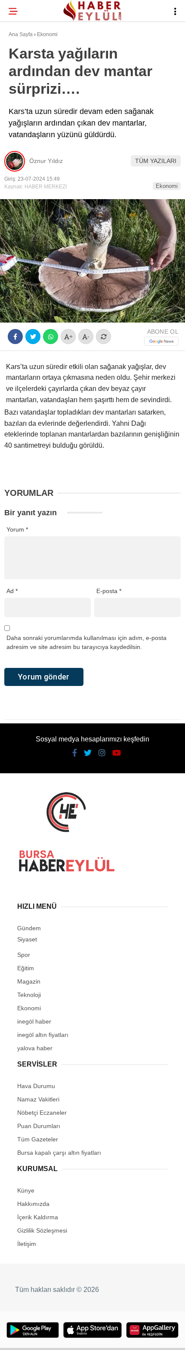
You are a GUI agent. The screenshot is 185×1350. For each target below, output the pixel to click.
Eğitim (23, 123)
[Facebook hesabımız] (30, 1336)
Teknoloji (29, 140)
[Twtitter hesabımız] (59, 1336)
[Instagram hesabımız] (88, 1336)
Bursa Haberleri (39, 71)
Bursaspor (30, 88)
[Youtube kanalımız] (118, 1336)
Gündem (25, 105)
